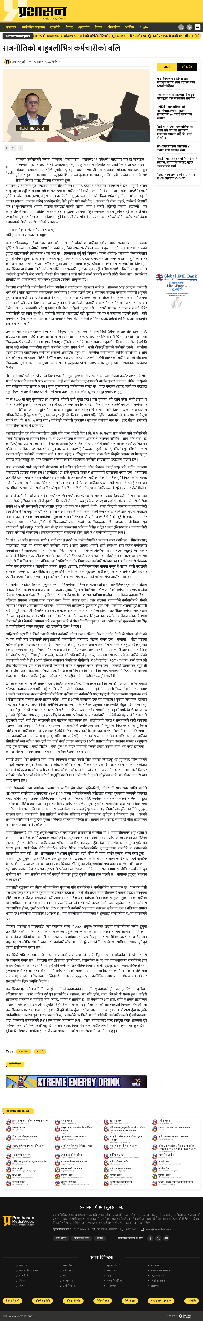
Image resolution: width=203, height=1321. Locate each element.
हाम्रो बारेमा (61, 1238)
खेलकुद (153, 1286)
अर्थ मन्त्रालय (164, 1121)
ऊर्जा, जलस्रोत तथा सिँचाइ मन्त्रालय (77, 1146)
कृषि (64, 1276)
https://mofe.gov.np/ (165, 1139)
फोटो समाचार (156, 1281)
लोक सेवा (114, 27)
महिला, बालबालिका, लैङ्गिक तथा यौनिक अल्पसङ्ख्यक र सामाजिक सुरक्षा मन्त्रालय (177, 1147)
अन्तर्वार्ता (83, 27)
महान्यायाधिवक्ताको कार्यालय (74, 1162)
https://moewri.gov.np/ (69, 1148)
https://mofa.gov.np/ (19, 1130)
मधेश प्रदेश (17, 1175)
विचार (98, 27)
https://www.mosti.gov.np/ (167, 1184)
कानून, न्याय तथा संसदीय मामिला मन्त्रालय (76, 1129)
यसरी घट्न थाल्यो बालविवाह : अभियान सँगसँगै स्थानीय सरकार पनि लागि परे (160, 36)
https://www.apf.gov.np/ (69, 1171)
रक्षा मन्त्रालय (115, 1121)
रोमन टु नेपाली (12, 1301)
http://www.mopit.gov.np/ (119, 1184)
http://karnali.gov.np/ (20, 1184)
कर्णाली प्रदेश (18, 1182)
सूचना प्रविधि (111, 1265)
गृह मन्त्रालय (66, 1121)
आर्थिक (129, 27)
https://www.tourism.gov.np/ (120, 1142)
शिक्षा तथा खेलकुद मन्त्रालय (25, 1137)
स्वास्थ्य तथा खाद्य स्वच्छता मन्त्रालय (174, 1128)
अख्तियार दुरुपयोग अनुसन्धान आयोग (29, 1162)
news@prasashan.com (158, 1229)
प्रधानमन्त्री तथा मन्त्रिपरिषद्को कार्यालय (30, 1121)
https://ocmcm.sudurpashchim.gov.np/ (75, 1184)
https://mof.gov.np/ (165, 1123)
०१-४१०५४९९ (131, 1229)
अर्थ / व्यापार (68, 1286)
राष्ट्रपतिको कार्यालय (21, 1155)
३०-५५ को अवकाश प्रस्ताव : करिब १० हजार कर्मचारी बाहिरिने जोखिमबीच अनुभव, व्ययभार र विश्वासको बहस (58, 36)
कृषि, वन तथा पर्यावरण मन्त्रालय (173, 1137)
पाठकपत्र (109, 1286)
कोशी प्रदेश (163, 1168)
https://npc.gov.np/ (116, 1164)
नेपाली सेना (163, 1162)
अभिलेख (153, 1265)
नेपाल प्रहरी (17, 1168)
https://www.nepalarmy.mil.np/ (169, 1164)
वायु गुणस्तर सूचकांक (161, 1301)
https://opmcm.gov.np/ (20, 1123)
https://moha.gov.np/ (68, 1123)
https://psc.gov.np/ (165, 1157)
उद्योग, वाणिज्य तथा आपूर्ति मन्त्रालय (28, 1146)
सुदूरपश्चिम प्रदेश (68, 1182)
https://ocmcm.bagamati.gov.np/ (73, 1177)
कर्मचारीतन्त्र (23, 1051)
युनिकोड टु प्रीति (42, 1301)
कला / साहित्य (112, 1281)
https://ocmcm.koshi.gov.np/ (168, 1171)
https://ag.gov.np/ (67, 1164)
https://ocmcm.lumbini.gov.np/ (169, 1177)
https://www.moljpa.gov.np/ (71, 1133)
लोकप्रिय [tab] (187, 67)
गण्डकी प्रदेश (115, 1175)
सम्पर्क (100, 1238)
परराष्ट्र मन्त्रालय (19, 1128)
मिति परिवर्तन (103, 1301)
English (144, 27)
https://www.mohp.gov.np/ (167, 1130)
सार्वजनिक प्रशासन (33, 27)
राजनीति (55, 27)
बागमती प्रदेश (67, 1175)
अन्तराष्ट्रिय (110, 1271)
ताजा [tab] (167, 67)
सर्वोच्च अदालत (117, 1155)
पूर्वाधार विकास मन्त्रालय (121, 1182)
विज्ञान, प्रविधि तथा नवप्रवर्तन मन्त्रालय (175, 1182)
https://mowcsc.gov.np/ (166, 1151)
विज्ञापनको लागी (81, 1238)
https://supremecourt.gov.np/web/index (124, 1157)
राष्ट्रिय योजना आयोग (119, 1162)
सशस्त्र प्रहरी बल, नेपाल (71, 1168)
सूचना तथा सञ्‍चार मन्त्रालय (73, 1137)
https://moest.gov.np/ (20, 1139)
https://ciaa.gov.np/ (19, 1164)
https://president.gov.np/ (21, 1157)
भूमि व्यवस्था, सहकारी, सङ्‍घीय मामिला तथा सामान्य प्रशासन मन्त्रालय (127, 1129)
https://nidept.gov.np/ (118, 1171)
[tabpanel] (177, 129)
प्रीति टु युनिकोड (73, 1301)
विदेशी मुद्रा (130, 1301)
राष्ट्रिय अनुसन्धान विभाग (120, 1168)
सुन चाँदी (191, 1301)
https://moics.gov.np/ (20, 1148)
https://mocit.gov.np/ (68, 1139)
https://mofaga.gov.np (118, 1133)
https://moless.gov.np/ (118, 1148)
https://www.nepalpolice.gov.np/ (24, 1171)
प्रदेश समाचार (156, 1276)
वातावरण (66, 1281)
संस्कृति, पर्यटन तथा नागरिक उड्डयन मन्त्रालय (126, 1138)
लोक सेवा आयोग (166, 1155)
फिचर (69, 27)
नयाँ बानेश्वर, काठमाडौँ (107, 1229)
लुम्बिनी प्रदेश (164, 1175)
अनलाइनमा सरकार (158, 1271)
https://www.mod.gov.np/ (119, 1123)
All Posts (10, 170)
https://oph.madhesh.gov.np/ (22, 1177)
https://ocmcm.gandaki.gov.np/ (121, 1177)
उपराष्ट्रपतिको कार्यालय (71, 1155)
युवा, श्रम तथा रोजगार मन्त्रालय (124, 1146)
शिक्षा (107, 1276)
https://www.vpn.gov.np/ (69, 1157)
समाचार (11, 27)
